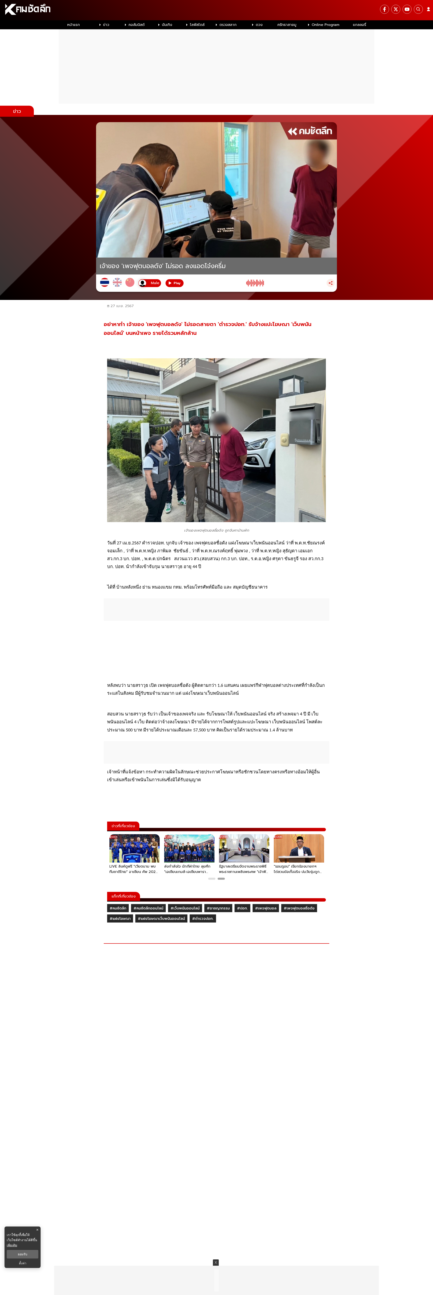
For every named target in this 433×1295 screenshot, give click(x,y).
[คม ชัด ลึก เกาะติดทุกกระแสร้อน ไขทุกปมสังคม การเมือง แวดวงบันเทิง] (216, 10)
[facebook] (384, 9)
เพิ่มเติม (12, 1245)
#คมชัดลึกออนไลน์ (148, 908)
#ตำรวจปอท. (203, 918)
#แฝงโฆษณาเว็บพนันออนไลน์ (161, 918)
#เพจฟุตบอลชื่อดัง (299, 908)
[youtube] (407, 9)
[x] (395, 9)
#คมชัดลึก (118, 908)
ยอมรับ (22, 1254)
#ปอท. (242, 908)
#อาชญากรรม (218, 908)
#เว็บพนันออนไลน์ (185, 908)
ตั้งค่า (22, 1263)
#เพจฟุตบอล (265, 908)
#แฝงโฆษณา (120, 918)
